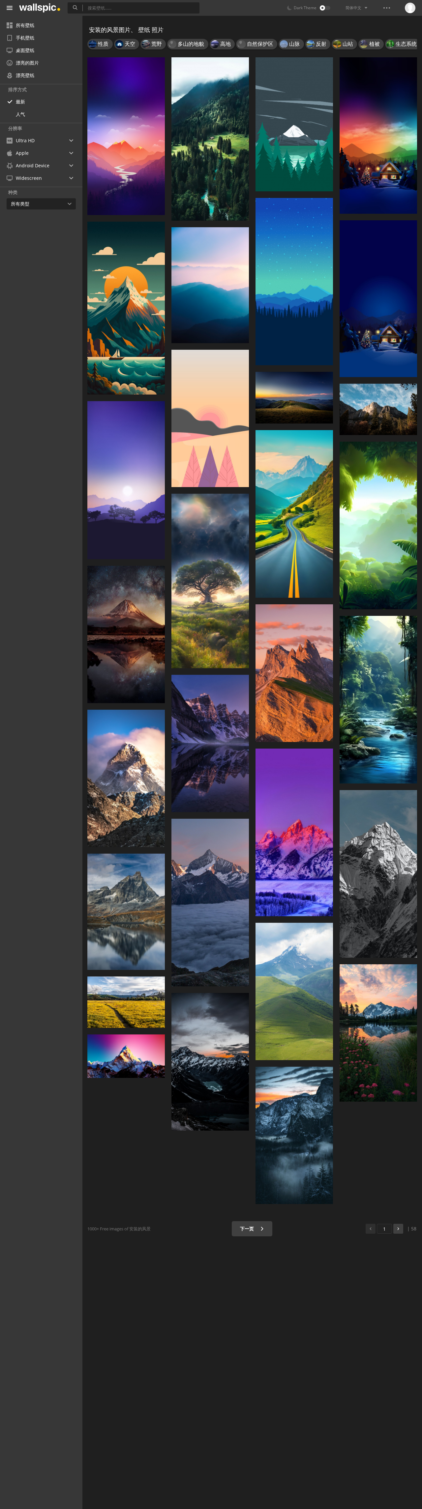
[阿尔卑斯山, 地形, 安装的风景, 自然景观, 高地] (126, 778)
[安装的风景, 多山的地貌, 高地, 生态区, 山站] (210, 285)
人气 (20, 114)
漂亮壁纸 (25, 75)
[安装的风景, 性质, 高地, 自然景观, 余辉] (126, 634)
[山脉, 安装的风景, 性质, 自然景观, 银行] (126, 912)
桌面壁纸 (25, 50)
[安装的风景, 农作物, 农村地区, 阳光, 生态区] (126, 1002)
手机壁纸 (25, 38)
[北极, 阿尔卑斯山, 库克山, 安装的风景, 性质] (210, 1061)
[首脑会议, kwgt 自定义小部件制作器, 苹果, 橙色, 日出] (126, 308)
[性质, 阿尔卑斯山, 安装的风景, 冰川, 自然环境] (210, 902)
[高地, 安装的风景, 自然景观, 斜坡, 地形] (294, 991)
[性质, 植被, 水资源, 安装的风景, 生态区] (378, 699)
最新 (20, 101)
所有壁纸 (25, 25)
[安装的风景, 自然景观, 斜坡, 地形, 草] (294, 398)
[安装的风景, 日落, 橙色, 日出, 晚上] (210, 418)
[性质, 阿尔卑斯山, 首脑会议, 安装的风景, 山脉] (126, 1056)
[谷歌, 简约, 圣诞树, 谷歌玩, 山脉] (294, 124)
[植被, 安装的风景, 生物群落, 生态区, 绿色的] (378, 525)
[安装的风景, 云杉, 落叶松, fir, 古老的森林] (210, 138)
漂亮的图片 (27, 63)
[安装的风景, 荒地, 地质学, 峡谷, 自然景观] (294, 673)
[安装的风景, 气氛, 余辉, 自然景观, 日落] (126, 136)
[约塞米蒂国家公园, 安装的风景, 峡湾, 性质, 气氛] (294, 1135)
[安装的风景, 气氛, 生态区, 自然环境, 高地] (126, 480)
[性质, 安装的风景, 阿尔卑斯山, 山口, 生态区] (294, 514)
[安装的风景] (378, 135)
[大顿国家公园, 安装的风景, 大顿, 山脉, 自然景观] (294, 832)
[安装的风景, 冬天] (378, 298)
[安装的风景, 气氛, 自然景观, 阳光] (210, 581)
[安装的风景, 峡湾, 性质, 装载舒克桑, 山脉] (378, 1033)
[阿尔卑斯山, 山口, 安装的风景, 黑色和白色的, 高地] (378, 874)
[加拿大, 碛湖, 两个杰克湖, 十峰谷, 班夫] (210, 743)
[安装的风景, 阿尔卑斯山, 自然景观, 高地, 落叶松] (378, 409)
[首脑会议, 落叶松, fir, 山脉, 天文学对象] (294, 282)
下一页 (247, 1228)
